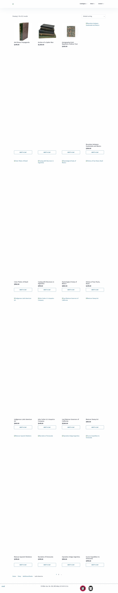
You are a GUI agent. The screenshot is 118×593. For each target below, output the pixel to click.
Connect (100, 3)
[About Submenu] (95, 4)
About (92, 3)
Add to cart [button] (23, 152)
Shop (19, 576)
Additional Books (28, 576)
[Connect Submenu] (104, 4)
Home (14, 576)
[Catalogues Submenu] (87, 4)
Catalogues (83, 3)
